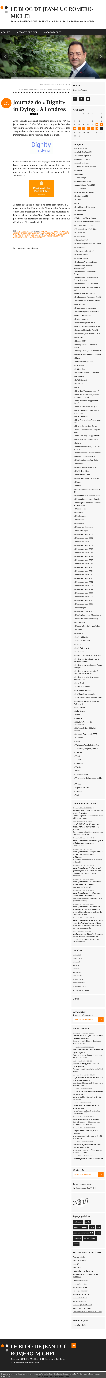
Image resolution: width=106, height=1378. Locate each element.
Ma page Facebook (80, 1291)
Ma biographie (52, 32)
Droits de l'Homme (82, 315)
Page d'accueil (64, 84)
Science (78, 718)
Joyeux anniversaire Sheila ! (86, 1119)
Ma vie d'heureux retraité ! (86, 467)
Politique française (59, 233)
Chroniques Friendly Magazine (87, 221)
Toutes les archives (81, 990)
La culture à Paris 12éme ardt (87, 372)
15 (101, 125)
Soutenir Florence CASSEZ (86, 734)
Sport (77, 741)
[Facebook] (75, 99)
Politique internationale (85, 694)
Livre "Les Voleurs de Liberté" (87, 391)
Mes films (79, 512)
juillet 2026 (77, 958)
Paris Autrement (82, 648)
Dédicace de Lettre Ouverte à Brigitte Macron (87, 278)
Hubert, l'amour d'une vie (83, 1271)
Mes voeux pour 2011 (84, 553)
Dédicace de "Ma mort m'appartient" (83, 266)
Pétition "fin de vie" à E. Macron (88, 655)
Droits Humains (81, 319)
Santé (34, 234)
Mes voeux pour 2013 (84, 560)
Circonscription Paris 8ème (86, 229)
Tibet (77, 756)
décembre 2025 (79, 983)
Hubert (78, 358)
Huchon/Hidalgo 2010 (84, 362)
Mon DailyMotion (80, 1284)
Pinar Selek (79, 683)
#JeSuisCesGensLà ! (83, 152)
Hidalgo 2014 (80, 341)
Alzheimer (79, 174)
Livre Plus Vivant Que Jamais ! (87, 439)
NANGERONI (79, 824)
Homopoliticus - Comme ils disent (85, 345)
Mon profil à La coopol (82, 1308)
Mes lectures (80, 516)
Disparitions (80, 304)
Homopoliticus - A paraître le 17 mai (87, 1312)
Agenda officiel (79, 1257)
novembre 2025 (79, 986)
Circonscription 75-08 (84, 225)
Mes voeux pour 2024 (84, 596)
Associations (80, 189)
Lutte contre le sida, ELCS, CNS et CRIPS (87, 448)
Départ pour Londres (48, 84)
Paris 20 (78, 644)
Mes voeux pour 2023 (84, 593)
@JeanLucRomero (80, 90)
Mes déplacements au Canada (87, 499)
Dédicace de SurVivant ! (85, 293)
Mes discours (80, 509)
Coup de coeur (53, 231)
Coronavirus (80, 247)
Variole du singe (81, 774)
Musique (78, 629)
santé (46, 236)
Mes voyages (80, 607)
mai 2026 (76, 965)
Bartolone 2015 (81, 196)
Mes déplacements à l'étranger (38, 233)
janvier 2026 (78, 979)
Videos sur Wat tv (80, 1298)
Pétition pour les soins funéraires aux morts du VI (86, 672)
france (60, 236)
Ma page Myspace (80, 1287)
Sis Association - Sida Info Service (85, 729)
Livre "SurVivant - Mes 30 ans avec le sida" (86, 411)
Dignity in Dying (53, 127)
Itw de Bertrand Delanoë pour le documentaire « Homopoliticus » (45, 89)
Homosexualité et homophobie (88, 354)
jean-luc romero (58, 234)
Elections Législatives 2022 (86, 323)
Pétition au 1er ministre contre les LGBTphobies (87, 660)
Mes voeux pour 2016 (84, 571)
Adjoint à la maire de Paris (85, 166)
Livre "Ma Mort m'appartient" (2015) (86, 402)
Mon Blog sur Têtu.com (82, 1305)
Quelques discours (80, 1280)
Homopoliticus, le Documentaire (88, 351)
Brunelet (77, 810)
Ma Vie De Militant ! (83, 471)
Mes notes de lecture (84, 527)
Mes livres (77, 1267)
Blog (77, 203)
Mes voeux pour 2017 (84, 575)
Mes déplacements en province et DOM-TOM (87, 504)
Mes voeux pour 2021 (84, 586)
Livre (77, 387)
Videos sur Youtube (81, 1294)
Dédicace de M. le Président (86, 283)
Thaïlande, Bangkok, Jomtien (87, 745)
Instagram (79, 365)
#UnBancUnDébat (82, 159)
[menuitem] (7, 32)
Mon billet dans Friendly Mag (86, 618)
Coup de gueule (81, 258)
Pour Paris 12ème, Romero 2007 (88, 697)
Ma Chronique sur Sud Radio (86, 460)
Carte (76, 998)
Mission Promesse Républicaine (88, 615)
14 (97, 125)
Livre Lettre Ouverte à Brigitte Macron (87, 431)
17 (79, 128)
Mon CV (76, 1264)
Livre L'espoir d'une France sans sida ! (87, 421)
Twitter (78, 767)
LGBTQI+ (79, 383)
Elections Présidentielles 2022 (87, 326)
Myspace (79, 633)
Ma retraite (79, 464)
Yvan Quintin (79, 840)
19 (88, 128)
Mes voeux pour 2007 (84, 538)
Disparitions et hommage (85, 308)
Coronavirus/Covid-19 (84, 251)
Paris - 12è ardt (81, 637)
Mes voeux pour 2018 (84, 578)
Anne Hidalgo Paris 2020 (85, 185)
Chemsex (79, 214)
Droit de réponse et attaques (87, 312)
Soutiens (79, 738)
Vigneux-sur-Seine (82, 788)
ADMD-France (38, 124)
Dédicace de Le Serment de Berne (85, 272)
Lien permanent (22, 231)
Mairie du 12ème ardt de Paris (87, 478)
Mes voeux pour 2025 (84, 600)
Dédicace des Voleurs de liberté (88, 297)
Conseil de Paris (81, 240)
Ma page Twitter (79, 1301)
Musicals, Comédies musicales (87, 626)
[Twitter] (81, 99)
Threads (78, 752)
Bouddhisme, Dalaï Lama (85, 207)
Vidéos (78, 784)
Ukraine (78, 771)
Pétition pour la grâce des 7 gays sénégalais (88, 666)
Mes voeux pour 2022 (84, 589)
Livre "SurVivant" (82, 416)
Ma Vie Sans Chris (82, 475)
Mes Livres (79, 520)
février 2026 (78, 976)
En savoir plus (6, 1376)
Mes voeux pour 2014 (84, 564)
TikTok (78, 760)
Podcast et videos (82, 687)
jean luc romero (90, 1238)
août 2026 (77, 955)
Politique (77, 1238)
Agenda (44, 231)
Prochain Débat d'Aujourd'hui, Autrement (87, 702)
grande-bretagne (20, 237)
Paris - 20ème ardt (82, 641)
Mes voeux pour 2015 (84, 567)
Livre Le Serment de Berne (86, 426)
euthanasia (39, 236)
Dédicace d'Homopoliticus (86, 262)
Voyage (78, 791)
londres (47, 234)
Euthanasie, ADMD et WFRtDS (87, 333)
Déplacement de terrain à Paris (87, 301)
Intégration (80, 369)
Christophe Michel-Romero (86, 218)
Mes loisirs (79, 523)
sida (98, 1227)
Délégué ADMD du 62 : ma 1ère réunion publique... (88, 854)
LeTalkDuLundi (81, 380)
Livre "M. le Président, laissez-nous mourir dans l (86, 395)
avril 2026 (77, 969)
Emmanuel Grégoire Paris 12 (86, 330)
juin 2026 (76, 962)
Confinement (80, 236)
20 (92, 128)
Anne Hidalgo (80, 177)
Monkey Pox (80, 622)
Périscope (79, 652)
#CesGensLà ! (81, 148)
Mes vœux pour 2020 (83, 611)
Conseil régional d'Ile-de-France (88, 243)
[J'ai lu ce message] (103, 1374)
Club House (80, 232)
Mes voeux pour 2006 (84, 534)
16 (75, 128)
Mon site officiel (27, 32)
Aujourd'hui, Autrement (85, 192)
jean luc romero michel (83, 1233)
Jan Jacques (78, 934)
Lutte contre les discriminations (88, 453)
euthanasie (29, 236)
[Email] (88, 99)
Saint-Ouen (80, 711)
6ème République (82, 163)
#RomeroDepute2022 (84, 155)
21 (97, 128)
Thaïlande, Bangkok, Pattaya (86, 749)
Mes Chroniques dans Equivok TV (87, 490)
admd (98, 1233)
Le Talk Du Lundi (81, 376)
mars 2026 (77, 972)
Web (77, 795)
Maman (78, 482)
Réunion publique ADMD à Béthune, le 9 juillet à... (86, 826)
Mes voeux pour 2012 (84, 556)
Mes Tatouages (81, 531)
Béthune (78, 200)
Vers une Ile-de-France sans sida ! (88, 779)
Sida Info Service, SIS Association (83, 723)
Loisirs (78, 443)
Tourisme (79, 763)
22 (101, 128)
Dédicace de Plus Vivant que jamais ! (87, 288)
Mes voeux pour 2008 (84, 542)
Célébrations (80, 211)
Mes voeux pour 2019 (84, 582)
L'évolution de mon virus (85, 456)
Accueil (6, 32)
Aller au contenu (8, 2)
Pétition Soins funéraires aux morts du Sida (86, 678)
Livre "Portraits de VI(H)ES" (86, 406)
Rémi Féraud (80, 707)
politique (53, 236)
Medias (78, 486)
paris (92, 1227)
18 (84, 128)
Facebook (79, 337)
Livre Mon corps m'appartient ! (87, 436)
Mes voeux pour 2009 (84, 545)
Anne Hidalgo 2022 (83, 181)
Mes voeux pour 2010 (84, 549)
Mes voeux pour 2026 (84, 604)
